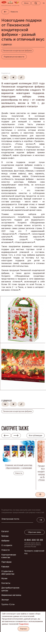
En (44, 3)
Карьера (5, 566)
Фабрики (5, 540)
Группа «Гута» (8, 604)
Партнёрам (6, 562)
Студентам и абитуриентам (7, 572)
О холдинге (6, 545)
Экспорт (5, 600)
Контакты (5, 583)
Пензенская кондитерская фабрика (17, 51)
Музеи (4, 578)
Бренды (4, 536)
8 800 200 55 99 (33, 539)
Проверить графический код (34, 552)
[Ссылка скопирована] (21, 77)
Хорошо (23, 629)
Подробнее (24, 624)
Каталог (5, 531)
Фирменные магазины (11, 595)
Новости (5, 550)
